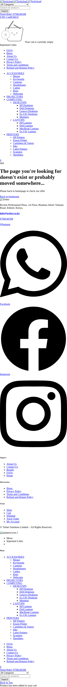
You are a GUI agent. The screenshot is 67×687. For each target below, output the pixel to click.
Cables (16, 88)
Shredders (18, 154)
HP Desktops (26, 105)
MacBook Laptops (29, 128)
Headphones (19, 85)
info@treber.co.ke (10, 213)
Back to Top (6, 682)
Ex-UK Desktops (28, 114)
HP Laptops (26, 122)
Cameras (17, 82)
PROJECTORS (15, 96)
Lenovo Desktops (29, 111)
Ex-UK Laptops (28, 131)
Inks (15, 146)
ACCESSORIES (15, 73)
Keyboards (18, 79)
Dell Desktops (27, 108)
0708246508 (6, 218)
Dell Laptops (26, 125)
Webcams (18, 93)
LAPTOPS (19, 120)
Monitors (24, 117)
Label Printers (20, 149)
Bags (15, 90)
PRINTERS (13, 134)
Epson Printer (20, 140)
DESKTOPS (20, 102)
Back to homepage (9, 196)
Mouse (16, 76)
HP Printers (19, 137)
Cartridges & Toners (23, 143)
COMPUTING (14, 99)
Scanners (17, 152)
